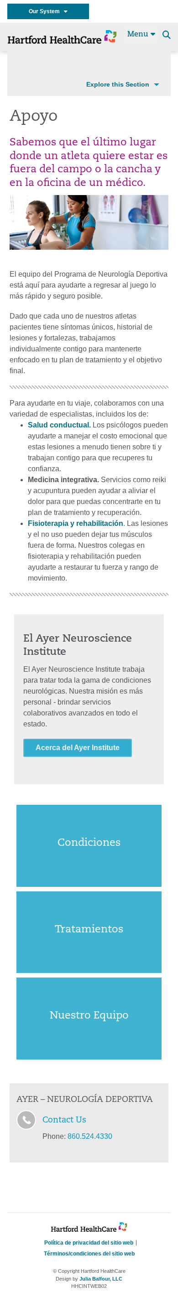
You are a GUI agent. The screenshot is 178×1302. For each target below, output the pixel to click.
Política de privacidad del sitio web (88, 1243)
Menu (139, 34)
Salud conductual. (59, 425)
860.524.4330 (90, 1136)
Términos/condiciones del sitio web (89, 1254)
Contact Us (64, 1121)
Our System (46, 11)
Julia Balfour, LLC (100, 1278)
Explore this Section (117, 84)
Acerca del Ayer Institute (78, 747)
